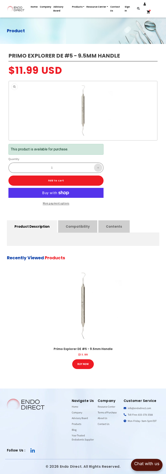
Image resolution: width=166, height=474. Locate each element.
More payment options (56, 203)
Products (77, 6)
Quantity (13, 159)
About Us (102, 418)
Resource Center (96, 6)
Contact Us (115, 8)
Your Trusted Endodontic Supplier (83, 437)
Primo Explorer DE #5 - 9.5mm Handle (83, 349)
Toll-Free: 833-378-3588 (140, 414)
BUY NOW (83, 364)
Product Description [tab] (31, 226)
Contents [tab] (114, 226)
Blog (74, 429)
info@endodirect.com (139, 408)
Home (34, 6)
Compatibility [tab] (78, 226)
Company (45, 6)
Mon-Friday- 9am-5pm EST (141, 420)
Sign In (127, 8)
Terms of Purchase (107, 412)
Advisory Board (58, 8)
